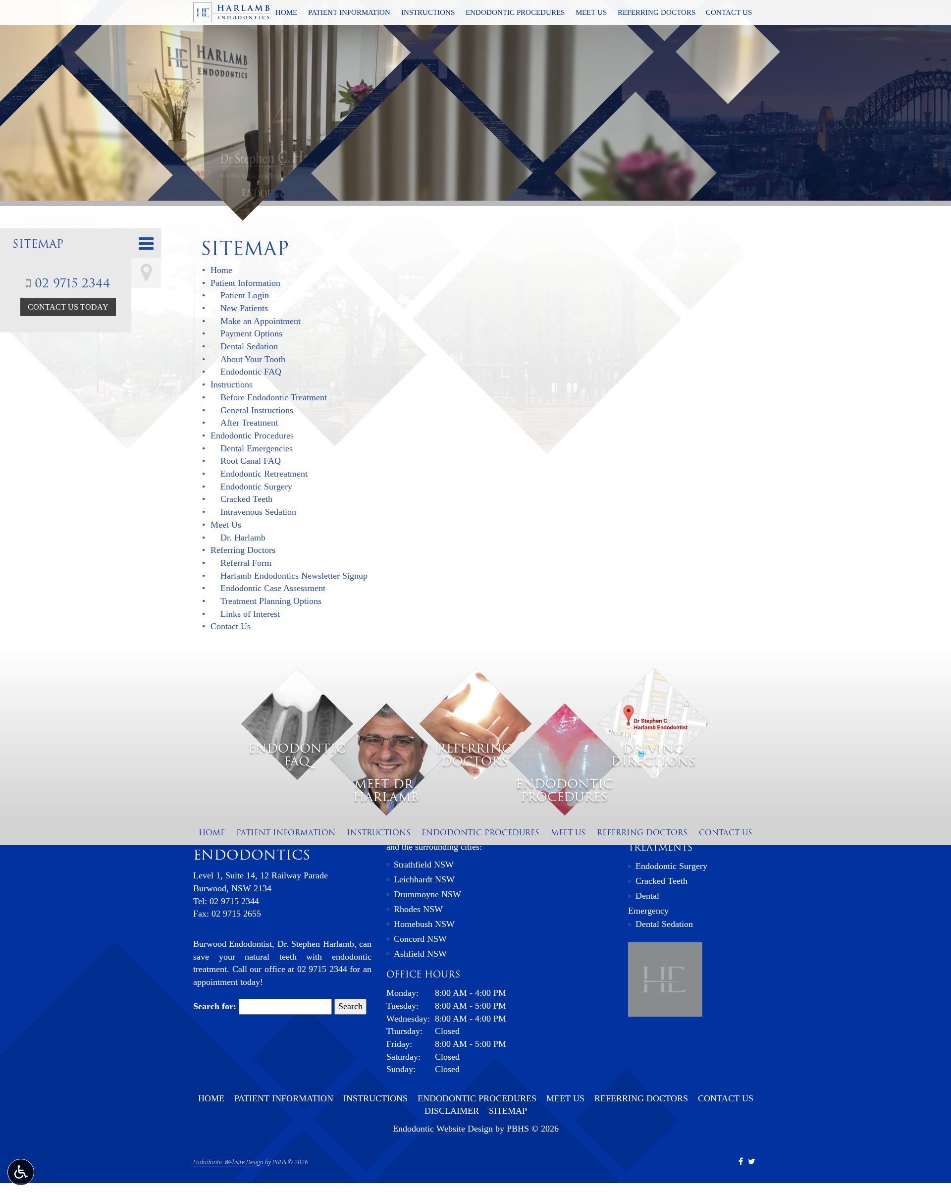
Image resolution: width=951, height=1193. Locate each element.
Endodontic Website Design (443, 1129)
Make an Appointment (260, 321)
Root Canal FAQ (250, 461)
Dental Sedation (249, 346)
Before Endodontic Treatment (273, 397)
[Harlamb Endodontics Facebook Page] (741, 1161)
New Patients (244, 308)
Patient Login (244, 295)
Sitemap (37, 244)
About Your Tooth (252, 359)
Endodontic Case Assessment (272, 588)
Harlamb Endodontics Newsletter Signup (294, 576)
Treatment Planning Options (270, 601)
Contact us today (68, 307)
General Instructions (256, 410)
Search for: (214, 1006)
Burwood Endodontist (232, 944)
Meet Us (591, 12)
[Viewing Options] (20, 1172)
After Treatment (249, 423)
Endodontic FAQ (250, 372)
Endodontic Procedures (515, 12)
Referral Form (245, 563)
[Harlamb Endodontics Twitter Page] (751, 1161)
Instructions (428, 12)
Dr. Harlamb (242, 537)
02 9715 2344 (70, 283)
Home (286, 12)
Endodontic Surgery (256, 486)
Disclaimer (451, 1111)
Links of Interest (250, 614)
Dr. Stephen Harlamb (315, 944)
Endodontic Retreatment (264, 474)
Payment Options (251, 333)
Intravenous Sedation (258, 512)
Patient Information (349, 12)
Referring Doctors (656, 12)
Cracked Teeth (246, 499)
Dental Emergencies (256, 448)
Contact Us (729, 12)
